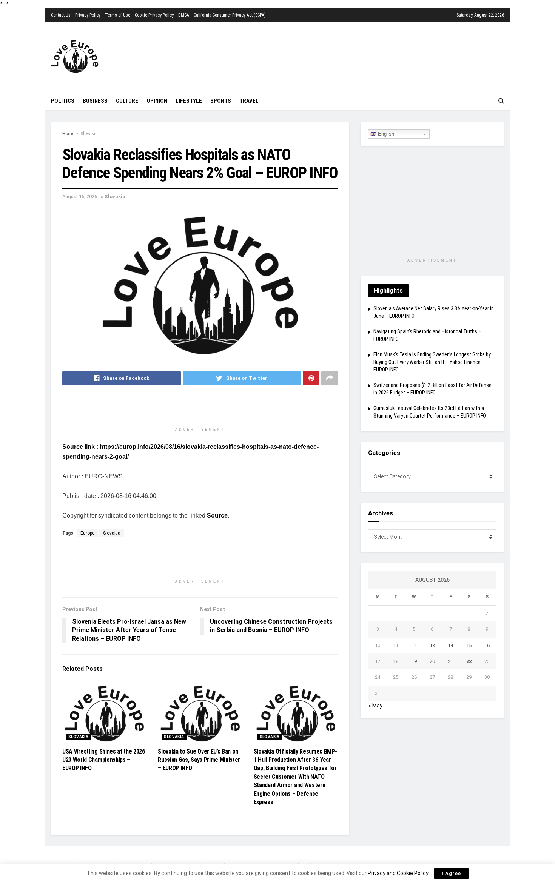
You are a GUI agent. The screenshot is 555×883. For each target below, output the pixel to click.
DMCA (183, 15)
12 (414, 645)
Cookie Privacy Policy (154, 15)
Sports (220, 100)
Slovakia (89, 133)
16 (487, 645)
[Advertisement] (321, 55)
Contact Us (61, 15)
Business (95, 100)
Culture (127, 100)
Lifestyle (189, 100)
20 (432, 661)
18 (395, 661)
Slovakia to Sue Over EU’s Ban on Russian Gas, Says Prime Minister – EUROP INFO (199, 760)
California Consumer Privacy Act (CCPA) (230, 15)
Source (217, 515)
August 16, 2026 (79, 196)
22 (469, 661)
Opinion (156, 100)
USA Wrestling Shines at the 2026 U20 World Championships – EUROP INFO (103, 760)
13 (432, 645)
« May (375, 706)
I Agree (451, 873)
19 (414, 661)
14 (450, 645)
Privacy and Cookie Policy (398, 873)
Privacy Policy (87, 15)
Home (68, 133)
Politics (62, 100)
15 (469, 645)
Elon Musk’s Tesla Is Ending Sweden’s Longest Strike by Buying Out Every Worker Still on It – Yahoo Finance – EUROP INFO (432, 361)
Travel (249, 100)
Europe (87, 533)
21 (450, 661)
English (385, 134)
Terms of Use (117, 15)
